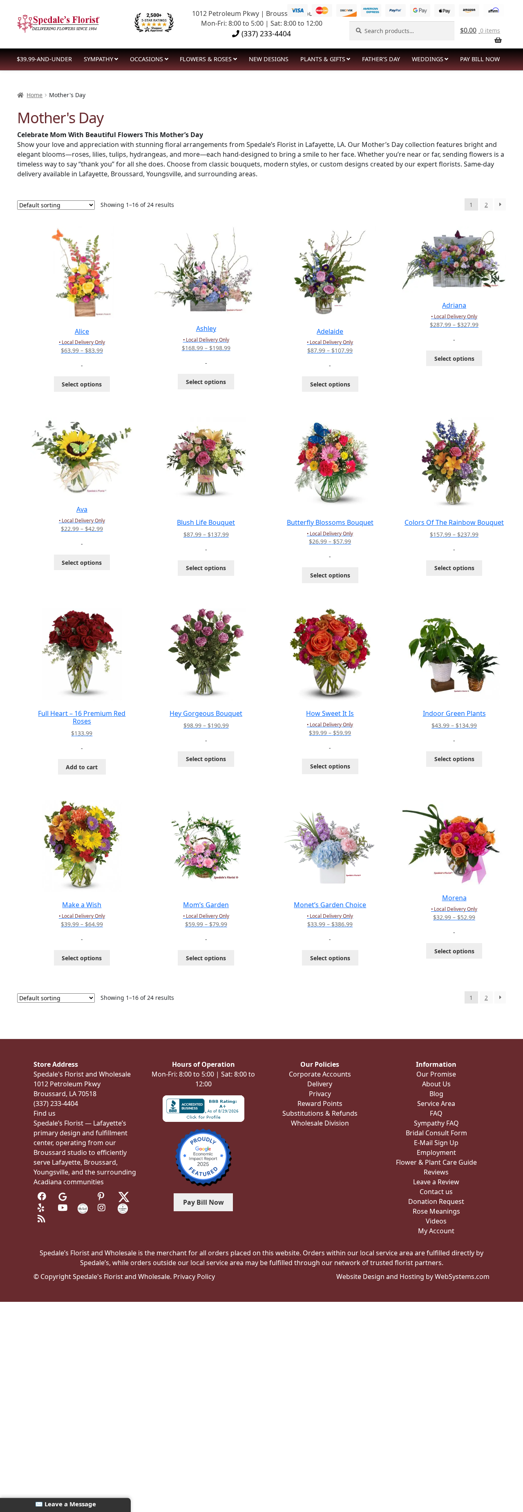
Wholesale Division (320, 1123)
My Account (436, 1230)
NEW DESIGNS (268, 59)
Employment (436, 1152)
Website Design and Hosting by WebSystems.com (412, 1276)
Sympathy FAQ (436, 1123)
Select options (82, 384)
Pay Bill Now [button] (203, 1202)
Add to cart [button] (82, 767)
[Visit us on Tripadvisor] (83, 1196)
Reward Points (319, 1103)
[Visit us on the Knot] (83, 1207)
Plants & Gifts (322, 59)
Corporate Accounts (320, 1074)
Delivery (319, 1083)
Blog (436, 1093)
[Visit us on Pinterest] (103, 1196)
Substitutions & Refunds (320, 1113)
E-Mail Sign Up (436, 1142)
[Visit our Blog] (43, 1218)
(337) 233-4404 (265, 33)
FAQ (436, 1113)
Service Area (436, 1103)
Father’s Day (381, 59)
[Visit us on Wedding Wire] (123, 1207)
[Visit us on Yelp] (43, 1207)
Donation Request (436, 1201)
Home (34, 95)
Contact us (436, 1191)
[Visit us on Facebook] (43, 1196)
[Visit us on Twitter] (124, 1196)
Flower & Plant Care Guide (436, 1162)
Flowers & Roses (206, 59)
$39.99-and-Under (44, 59)
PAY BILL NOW (480, 59)
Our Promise (436, 1074)
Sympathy (98, 59)
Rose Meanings (436, 1211)
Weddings (427, 59)
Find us (45, 1113)
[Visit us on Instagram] (103, 1207)
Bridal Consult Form (436, 1132)
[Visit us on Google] (63, 1196)
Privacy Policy (194, 1276)
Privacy (320, 1093)
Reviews (436, 1172)
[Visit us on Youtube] (63, 1207)
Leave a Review (436, 1181)
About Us (436, 1083)
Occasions (146, 59)
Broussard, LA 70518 (65, 1093)
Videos (436, 1221)
